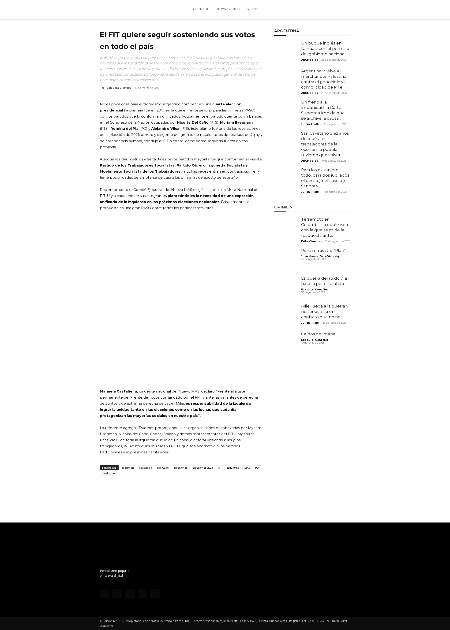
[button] (344, 9)
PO (257, 467)
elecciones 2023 (203, 467)
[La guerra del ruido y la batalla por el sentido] (286, 287)
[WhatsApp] (126, 493)
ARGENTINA (200, 9)
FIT (220, 467)
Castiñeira (145, 467)
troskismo (108, 473)
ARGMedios (309, 59)
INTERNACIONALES (227, 9)
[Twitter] (324, 9)
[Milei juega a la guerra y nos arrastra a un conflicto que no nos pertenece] (286, 315)
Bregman (128, 467)
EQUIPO (252, 9)
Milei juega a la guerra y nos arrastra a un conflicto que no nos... (324, 311)
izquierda (233, 467)
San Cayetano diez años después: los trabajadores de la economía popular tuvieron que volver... (325, 144)
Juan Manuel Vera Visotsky (320, 256)
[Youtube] (331, 9)
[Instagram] (308, 9)
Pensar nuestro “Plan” (323, 250)
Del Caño (163, 467)
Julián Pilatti (310, 124)
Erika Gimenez (311, 241)
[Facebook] (300, 9)
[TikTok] (316, 9)
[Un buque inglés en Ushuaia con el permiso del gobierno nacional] (286, 52)
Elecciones (181, 467)
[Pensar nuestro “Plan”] (286, 259)
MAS (247, 467)
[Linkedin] (137, 493)
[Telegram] (147, 493)
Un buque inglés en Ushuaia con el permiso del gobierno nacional (325, 48)
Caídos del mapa (318, 334)
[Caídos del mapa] (286, 343)
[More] (159, 493)
